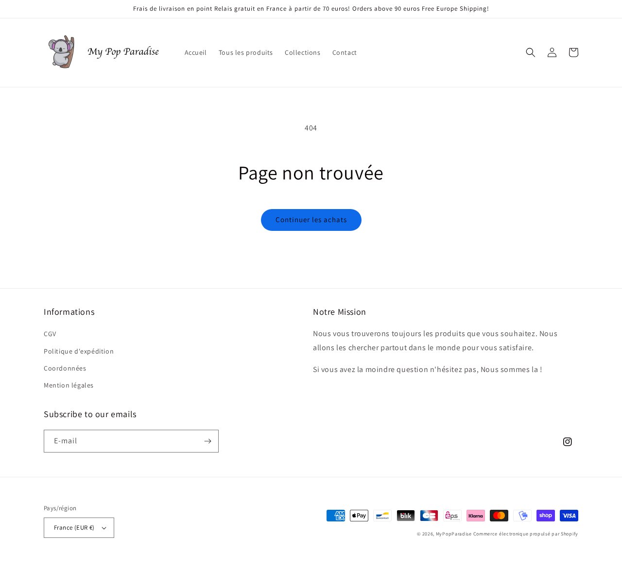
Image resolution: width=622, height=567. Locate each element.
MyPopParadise (454, 534)
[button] (530, 52)
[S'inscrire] (207, 441)
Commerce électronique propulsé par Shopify (525, 534)
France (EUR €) (74, 527)
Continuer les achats (311, 219)
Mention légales (69, 385)
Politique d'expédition (79, 351)
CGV (50, 333)
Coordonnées (65, 368)
